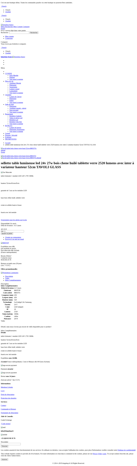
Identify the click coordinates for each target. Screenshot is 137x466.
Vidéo (7, 278)
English (8, 12)
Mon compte (9, 36)
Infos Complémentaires (13, 280)
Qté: (2, 231)
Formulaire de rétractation (9, 413)
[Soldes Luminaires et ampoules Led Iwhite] (9, 273)
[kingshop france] (7, 25)
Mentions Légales (7, 387)
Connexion (9, 38)
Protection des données (8, 398)
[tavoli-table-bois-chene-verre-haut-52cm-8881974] (18, 156)
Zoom (3, 152)
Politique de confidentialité (127, 450)
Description (9, 276)
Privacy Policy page (99, 454)
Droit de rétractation (7, 394)
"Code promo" (6, 424)
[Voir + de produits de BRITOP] (5, 243)
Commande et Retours (8, 409)
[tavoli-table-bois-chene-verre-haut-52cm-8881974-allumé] (21, 158)
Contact (3, 405)
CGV (3, 391)
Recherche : (5, 32)
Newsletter (4, 442)
